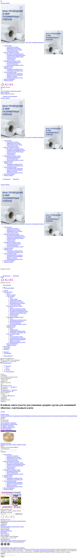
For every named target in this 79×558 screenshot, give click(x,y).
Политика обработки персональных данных (12, 526)
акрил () (4, 395)
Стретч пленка (14, 299)
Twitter (7, 368)
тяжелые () (14, 387)
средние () (5, 387)
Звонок (12, 547)
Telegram (8, 369)
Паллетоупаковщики (67, 416)
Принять (3, 553)
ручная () (14, 390)
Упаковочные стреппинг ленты (18, 320)
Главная (3, 547)
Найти (2, 556)
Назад (8, 293)
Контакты (3, 525)
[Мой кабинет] (1, 181)
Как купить (4, 532)
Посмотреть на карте (15, 91)
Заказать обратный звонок (19, 521)
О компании (4, 523)
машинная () (6, 390)
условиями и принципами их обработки (43, 550)
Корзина (7, 547)
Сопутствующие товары (16, 336)
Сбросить (3, 401)
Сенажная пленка (45, 416)
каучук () (12, 395)
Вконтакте (8, 366)
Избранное (17, 547)
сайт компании (7, 285)
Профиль (22, 547)
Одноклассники (10, 371)
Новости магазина (7, 512)
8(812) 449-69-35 (5, 92)
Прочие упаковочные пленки (17, 308)
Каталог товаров (11, 294)
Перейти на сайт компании (10, 96)
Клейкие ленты (14, 329)
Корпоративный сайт (6, 530)
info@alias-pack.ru (6, 363)
